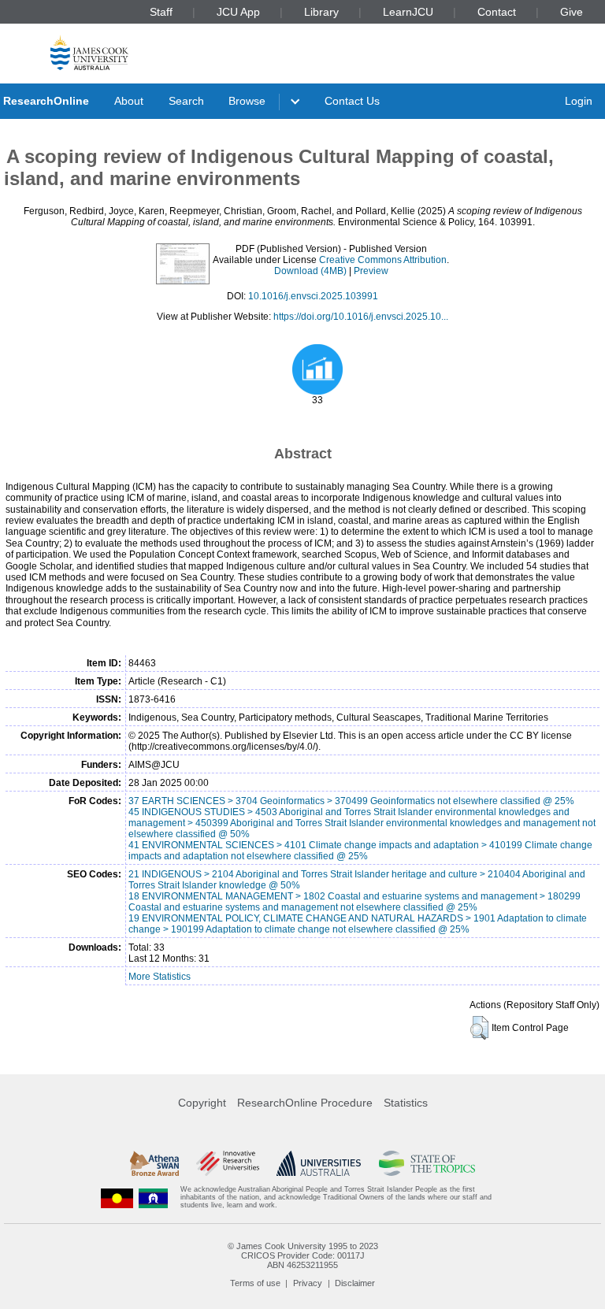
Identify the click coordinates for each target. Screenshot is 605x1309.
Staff (161, 12)
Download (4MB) (310, 270)
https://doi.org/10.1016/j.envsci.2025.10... (360, 316)
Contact (496, 12)
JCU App (238, 12)
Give (571, 12)
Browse (246, 101)
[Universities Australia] (319, 1163)
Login (578, 101)
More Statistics (159, 976)
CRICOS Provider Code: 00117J (303, 1255)
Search (186, 101)
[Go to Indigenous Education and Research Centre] (117, 1197)
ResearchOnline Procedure (305, 1102)
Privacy (307, 1283)
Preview (371, 270)
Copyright (202, 1102)
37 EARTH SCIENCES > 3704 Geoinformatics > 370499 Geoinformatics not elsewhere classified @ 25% (351, 801)
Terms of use (255, 1283)
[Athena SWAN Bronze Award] (154, 1163)
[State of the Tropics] (427, 1163)
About (128, 101)
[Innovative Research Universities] (227, 1163)
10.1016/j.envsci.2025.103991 (313, 296)
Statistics (406, 1102)
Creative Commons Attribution (383, 259)
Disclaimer (355, 1283)
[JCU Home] (89, 52)
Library (321, 12)
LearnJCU (408, 12)
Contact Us (352, 101)
